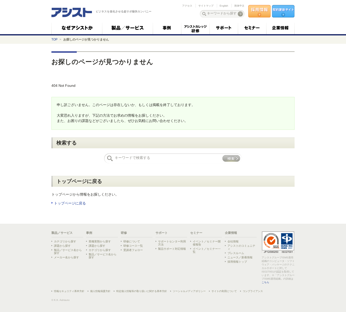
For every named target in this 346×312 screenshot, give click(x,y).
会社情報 (233, 241)
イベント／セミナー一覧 (207, 250)
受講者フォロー (133, 250)
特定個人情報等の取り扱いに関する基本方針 (141, 291)
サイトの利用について (224, 291)
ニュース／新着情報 (240, 257)
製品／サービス (62, 233)
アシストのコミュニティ (241, 247)
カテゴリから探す (65, 241)
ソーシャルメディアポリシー (189, 291)
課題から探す (62, 245)
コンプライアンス (253, 291)
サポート (162, 233)
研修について (131, 241)
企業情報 (231, 233)
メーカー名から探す (66, 257)
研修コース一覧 (133, 245)
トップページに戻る (70, 203)
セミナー (196, 233)
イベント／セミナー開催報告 (207, 243)
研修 (124, 233)
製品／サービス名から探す (68, 251)
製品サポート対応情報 (172, 248)
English (224, 5)
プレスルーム (235, 253)
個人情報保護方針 (100, 291)
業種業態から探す (100, 241)
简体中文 (239, 5)
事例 (89, 233)
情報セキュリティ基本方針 (69, 291)
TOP (54, 39)
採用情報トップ (237, 261)
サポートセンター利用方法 (172, 243)
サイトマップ (206, 5)
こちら (265, 282)
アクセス (187, 5)
